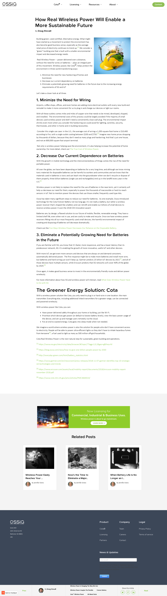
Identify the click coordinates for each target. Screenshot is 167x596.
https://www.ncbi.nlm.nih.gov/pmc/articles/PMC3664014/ (64, 378)
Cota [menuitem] (57, 4)
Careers (122, 534)
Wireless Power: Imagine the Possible (81, 590)
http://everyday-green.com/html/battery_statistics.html (63, 355)
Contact (158, 4)
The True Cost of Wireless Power (84, 149)
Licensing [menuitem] (74, 4)
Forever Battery (101, 590)
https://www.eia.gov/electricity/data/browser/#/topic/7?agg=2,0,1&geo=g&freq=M (75, 344)
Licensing (103, 534)
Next (146, 590)
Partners (103, 540)
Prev (24, 590)
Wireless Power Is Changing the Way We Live (84, 586)
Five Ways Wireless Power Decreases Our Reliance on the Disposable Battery (82, 228)
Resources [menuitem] (94, 4)
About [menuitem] (112, 4)
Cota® (102, 528)
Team (121, 528)
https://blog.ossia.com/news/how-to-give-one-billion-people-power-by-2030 (72, 350)
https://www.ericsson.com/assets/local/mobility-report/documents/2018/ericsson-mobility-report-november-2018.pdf (81, 371)
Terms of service (146, 534)
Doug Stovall (44, 31)
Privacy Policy (145, 528)
